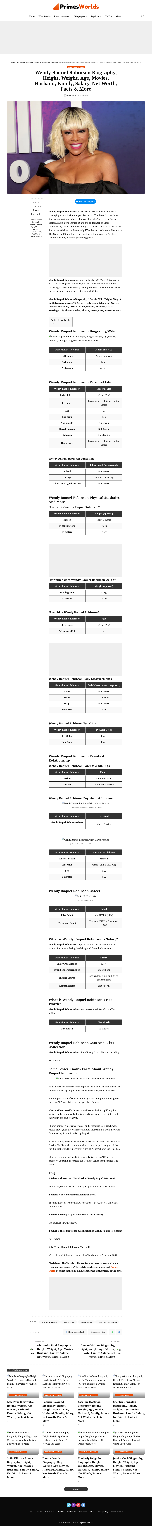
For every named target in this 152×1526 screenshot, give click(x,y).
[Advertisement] (71, 37)
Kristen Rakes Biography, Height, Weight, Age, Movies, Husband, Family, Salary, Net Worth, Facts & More (36, 228)
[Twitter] (69, 1505)
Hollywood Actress (76, 67)
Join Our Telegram (87, 201)
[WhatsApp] (112, 1332)
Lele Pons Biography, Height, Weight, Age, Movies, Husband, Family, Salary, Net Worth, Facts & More (20, 1409)
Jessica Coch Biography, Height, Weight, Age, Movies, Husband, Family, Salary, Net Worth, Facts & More (128, 1466)
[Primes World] (76, 6)
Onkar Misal (71, 95)
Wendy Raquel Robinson (107, 1322)
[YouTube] (78, 1505)
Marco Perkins (86, 1322)
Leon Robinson (69, 1322)
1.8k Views (84, 95)
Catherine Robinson (49, 1322)
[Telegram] (119, 1332)
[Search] (143, 16)
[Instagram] (73, 1505)
